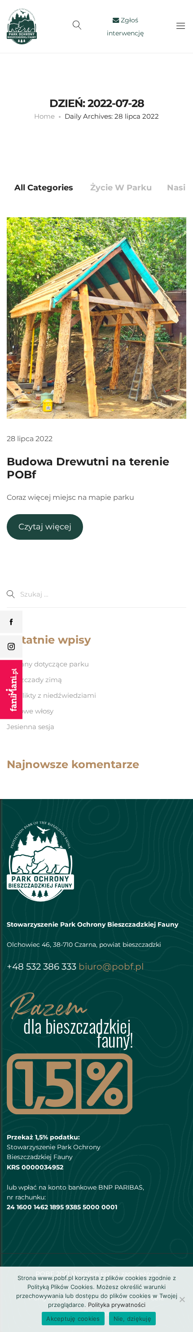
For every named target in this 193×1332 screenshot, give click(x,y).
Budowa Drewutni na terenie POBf (88, 468)
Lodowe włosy (30, 711)
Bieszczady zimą (34, 679)
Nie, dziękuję (132, 1318)
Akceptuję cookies (73, 1318)
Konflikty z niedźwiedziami (51, 695)
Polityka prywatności (116, 1304)
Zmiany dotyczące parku (48, 664)
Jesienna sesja (30, 726)
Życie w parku (121, 188)
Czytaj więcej (44, 527)
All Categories (43, 188)
